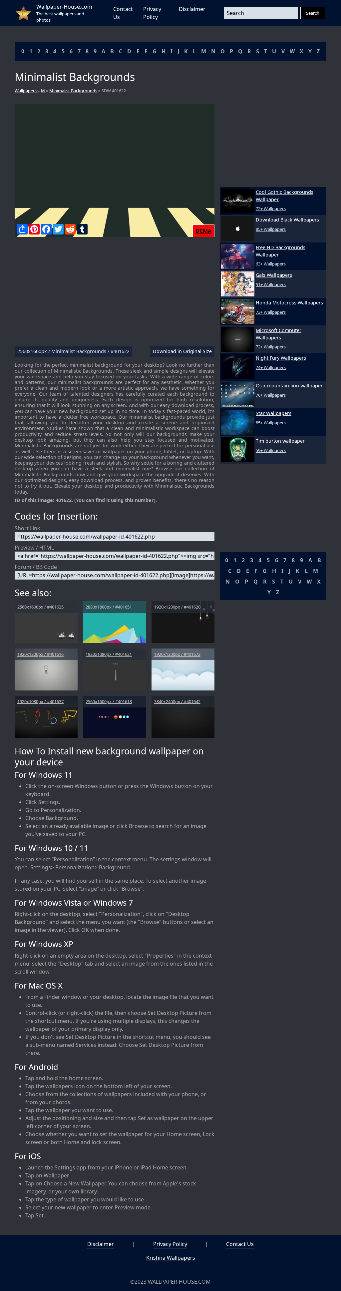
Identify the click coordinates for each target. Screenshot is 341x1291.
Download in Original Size (182, 351)
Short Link (27, 528)
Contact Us (240, 1244)
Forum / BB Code (36, 567)
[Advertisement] (114, 294)
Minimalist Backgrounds (73, 91)
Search (312, 13)
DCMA (203, 230)
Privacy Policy (170, 1244)
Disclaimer (192, 9)
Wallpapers (26, 91)
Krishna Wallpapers (170, 1257)
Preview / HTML (34, 547)
